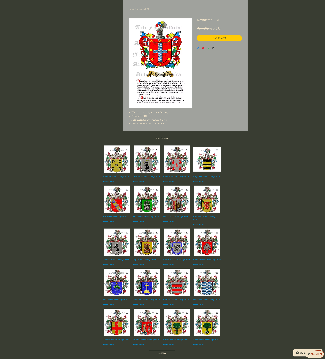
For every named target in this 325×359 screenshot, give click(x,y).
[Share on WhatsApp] (208, 48)
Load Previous (162, 138)
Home (131, 9)
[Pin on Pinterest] (203, 48)
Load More (162, 353)
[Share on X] (212, 48)
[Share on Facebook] (198, 48)
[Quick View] (117, 159)
